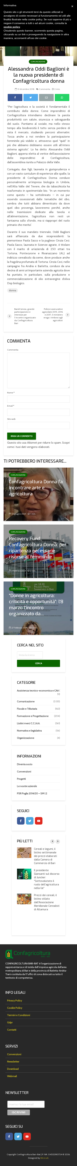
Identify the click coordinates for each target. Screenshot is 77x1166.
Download (13, 1068)
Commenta (44, 89)
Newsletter (13, 1061)
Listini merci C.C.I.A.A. (28, 723)
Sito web (11, 419)
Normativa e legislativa (29, 730)
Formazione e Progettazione (33, 716)
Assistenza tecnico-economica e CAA (38, 690)
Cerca (38, 663)
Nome (11, 393)
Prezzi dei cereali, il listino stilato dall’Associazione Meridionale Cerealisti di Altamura (46, 902)
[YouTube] (38, 821)
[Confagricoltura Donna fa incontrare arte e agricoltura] (38, 494)
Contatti (11, 1029)
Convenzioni (24, 771)
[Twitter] (29, 821)
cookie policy (12, 26)
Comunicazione (38, 61)
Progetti (21, 778)
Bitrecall (44, 1158)
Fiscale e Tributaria (27, 708)
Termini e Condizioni (18, 1015)
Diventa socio (24, 764)
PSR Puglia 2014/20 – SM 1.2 (32, 793)
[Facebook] (21, 821)
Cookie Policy (14, 1007)
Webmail (12, 1076)
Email (10, 406)
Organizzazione (25, 737)
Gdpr (10, 1022)
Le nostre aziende (27, 786)
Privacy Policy (14, 1000)
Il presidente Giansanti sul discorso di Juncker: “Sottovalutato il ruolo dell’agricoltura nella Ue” (46, 879)
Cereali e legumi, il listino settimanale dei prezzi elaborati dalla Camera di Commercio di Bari (45, 856)
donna (12, 290)
